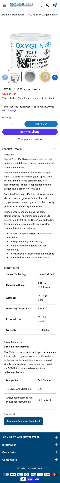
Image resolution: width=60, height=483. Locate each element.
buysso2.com (34, 468)
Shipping (23, 98)
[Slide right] (55, 77)
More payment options (30, 139)
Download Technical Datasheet (23, 421)
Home (5, 14)
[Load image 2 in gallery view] (30, 76)
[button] (4, 5)
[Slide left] (5, 77)
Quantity (6, 117)
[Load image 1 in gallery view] (15, 76)
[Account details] (47, 5)
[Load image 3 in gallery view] (45, 76)
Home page (18, 14)
